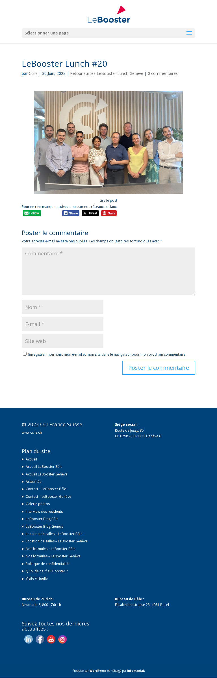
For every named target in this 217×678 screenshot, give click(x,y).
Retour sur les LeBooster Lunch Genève (106, 73)
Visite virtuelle (37, 578)
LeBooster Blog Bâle (42, 518)
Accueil (31, 459)
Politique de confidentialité (47, 563)
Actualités (33, 481)
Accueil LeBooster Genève (47, 474)
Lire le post (108, 200)
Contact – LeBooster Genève (48, 496)
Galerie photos (38, 503)
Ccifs (33, 73)
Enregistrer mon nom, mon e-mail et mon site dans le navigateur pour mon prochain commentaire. (107, 354)
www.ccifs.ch (32, 432)
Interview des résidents (44, 511)
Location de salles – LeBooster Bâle (54, 533)
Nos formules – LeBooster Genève (53, 556)
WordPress (98, 671)
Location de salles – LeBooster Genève (57, 541)
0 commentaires (163, 73)
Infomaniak (136, 671)
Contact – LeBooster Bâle (46, 488)
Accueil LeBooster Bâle (44, 466)
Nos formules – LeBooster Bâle (50, 548)
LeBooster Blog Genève (45, 526)
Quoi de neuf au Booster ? (47, 571)
